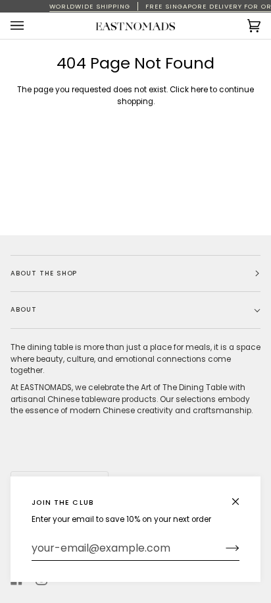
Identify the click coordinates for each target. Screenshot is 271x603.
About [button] (24, 309)
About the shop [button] (44, 273)
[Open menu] (30, 26)
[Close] (241, 495)
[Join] (222, 548)
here (199, 89)
